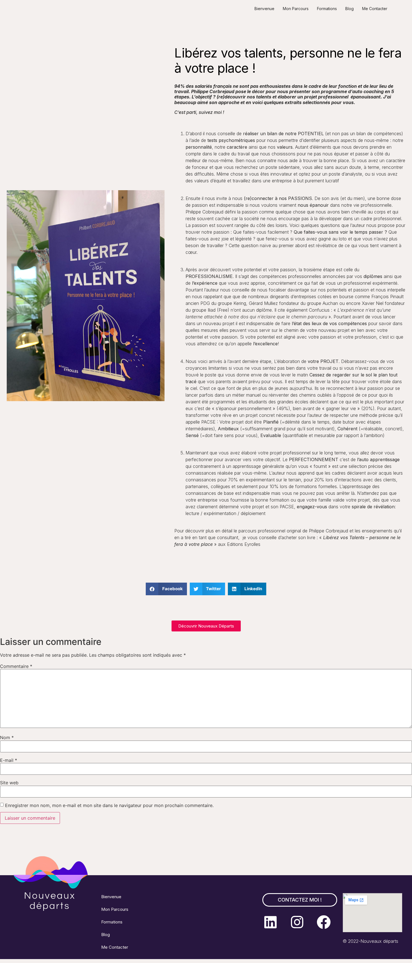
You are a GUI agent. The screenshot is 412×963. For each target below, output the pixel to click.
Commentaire (16, 666)
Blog (349, 8)
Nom (7, 737)
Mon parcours (296, 8)
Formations (327, 8)
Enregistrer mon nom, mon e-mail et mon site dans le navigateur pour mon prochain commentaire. (109, 805)
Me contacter (374, 8)
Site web (9, 782)
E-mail (8, 760)
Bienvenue (264, 8)
